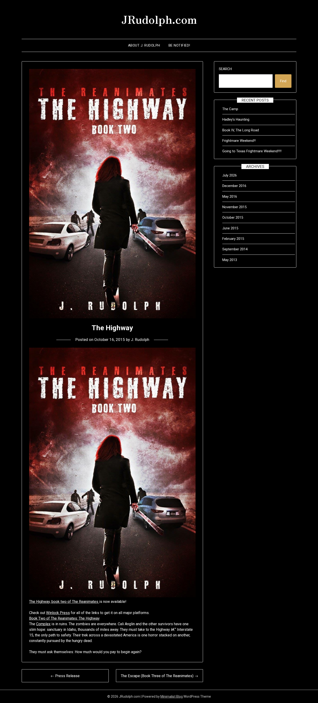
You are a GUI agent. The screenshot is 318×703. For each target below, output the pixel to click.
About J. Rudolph (144, 45)
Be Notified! (179, 45)
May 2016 (229, 196)
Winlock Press (58, 613)
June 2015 (230, 228)
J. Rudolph (140, 339)
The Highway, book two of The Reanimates (64, 601)
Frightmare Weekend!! (239, 141)
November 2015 (234, 207)
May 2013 (229, 260)
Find (283, 81)
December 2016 (234, 186)
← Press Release (65, 676)
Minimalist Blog (171, 696)
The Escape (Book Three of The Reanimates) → (159, 676)
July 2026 (229, 175)
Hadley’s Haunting (235, 119)
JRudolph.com (159, 19)
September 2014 (234, 249)
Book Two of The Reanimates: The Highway (64, 618)
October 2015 (232, 217)
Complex (43, 624)
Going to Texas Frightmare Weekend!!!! (251, 151)
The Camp (230, 109)
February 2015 (233, 239)
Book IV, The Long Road (240, 130)
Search (225, 69)
